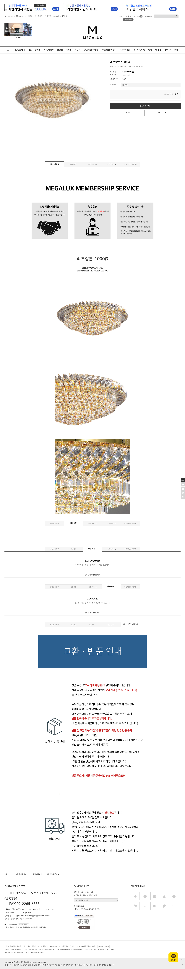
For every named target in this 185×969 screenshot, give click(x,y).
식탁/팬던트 (49, 50)
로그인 (121, 16)
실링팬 (60, 50)
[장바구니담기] (183, 484)
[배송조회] (183, 497)
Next (27, 30)
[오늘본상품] (183, 492)
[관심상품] (183, 488)
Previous (9, 30)
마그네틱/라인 (139, 50)
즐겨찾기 (10, 16)
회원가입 (129, 16)
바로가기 (21, 16)
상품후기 (91, 164)
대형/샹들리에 (19, 50)
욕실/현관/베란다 (108, 50)
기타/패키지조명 (171, 50)
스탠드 (77, 50)
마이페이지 (148, 16)
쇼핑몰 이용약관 (36, 874)
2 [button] (19, 37)
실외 (150, 50)
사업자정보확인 (103, 946)
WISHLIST (163, 113)
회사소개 (56, 16)
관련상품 (73, 164)
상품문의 (30, 16)
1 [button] (17, 37)
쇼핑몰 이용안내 (20, 874)
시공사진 (48, 16)
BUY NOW (145, 106)
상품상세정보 (54, 164)
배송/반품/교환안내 (130, 164)
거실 (30, 50)
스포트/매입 (124, 50)
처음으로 (7, 874)
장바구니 (138, 16)
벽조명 (69, 50)
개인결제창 (38, 16)
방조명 (37, 50)
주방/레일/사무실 (90, 50)
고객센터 (65, 16)
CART (127, 113)
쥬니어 (158, 50)
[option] (18, 29)
